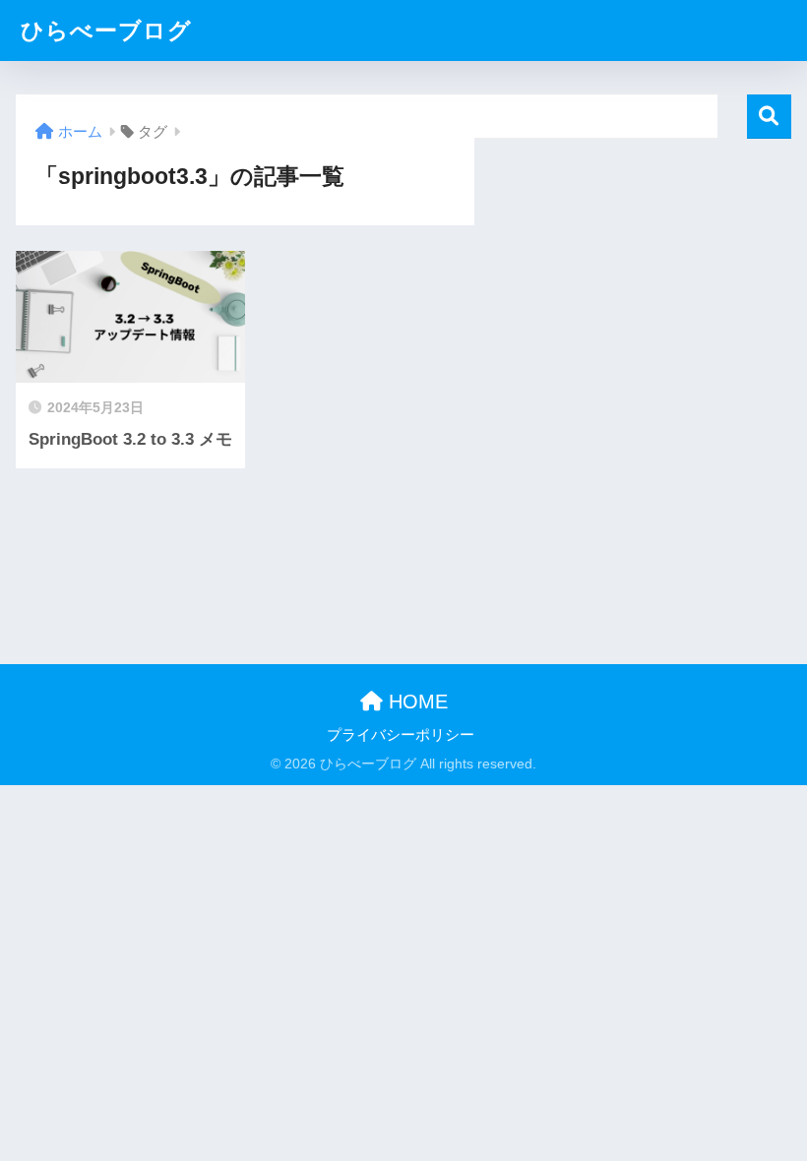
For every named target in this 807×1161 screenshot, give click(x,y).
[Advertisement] (632, 262)
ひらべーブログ (106, 30)
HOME (415, 701)
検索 (769, 116)
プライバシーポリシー (400, 735)
